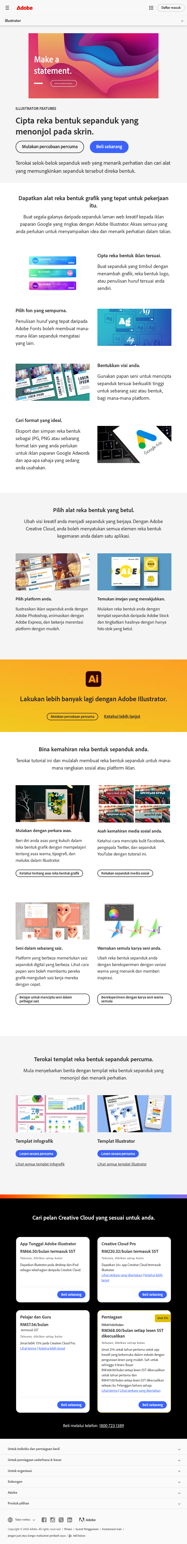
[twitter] (61, 1519)
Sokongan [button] (15, 1482)
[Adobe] (25, 7)
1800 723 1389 (111, 1425)
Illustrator (13, 20)
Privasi (68, 1529)
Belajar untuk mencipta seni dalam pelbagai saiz (45, 999)
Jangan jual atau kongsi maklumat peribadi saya (36, 1535)
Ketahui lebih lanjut (122, 716)
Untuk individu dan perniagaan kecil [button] (34, 1449)
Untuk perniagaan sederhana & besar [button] (35, 1460)
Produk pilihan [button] (18, 1503)
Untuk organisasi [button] (20, 1471)
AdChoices (79, 1535)
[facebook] (44, 1519)
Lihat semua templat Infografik (40, 1164)
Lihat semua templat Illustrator (122, 1164)
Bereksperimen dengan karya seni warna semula (132, 999)
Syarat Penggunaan (87, 1529)
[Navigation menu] (7, 7)
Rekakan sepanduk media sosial (125, 873)
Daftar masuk (171, 8)
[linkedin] (69, 1519)
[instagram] (52, 1519)
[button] (151, 8)
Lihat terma (28, 1348)
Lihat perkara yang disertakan (122, 1275)
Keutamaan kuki (112, 1529)
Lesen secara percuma (36, 1154)
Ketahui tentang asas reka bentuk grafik (49, 873)
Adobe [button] (12, 1493)
